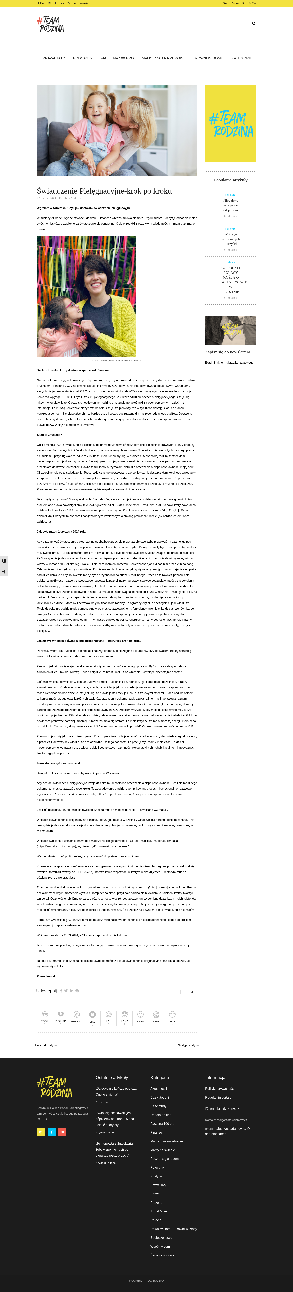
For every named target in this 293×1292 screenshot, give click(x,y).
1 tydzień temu (105, 1132)
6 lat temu (230, 216)
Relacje (155, 1220)
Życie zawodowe (162, 1255)
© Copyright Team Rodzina (146, 1280)
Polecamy (157, 1167)
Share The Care (249, 3)
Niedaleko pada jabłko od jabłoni (230, 205)
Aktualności (158, 1088)
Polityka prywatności (219, 1088)
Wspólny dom (160, 1246)
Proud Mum (158, 1211)
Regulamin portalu (218, 1097)
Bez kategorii (159, 1097)
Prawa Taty (158, 1185)
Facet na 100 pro (162, 1123)
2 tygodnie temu (106, 1163)
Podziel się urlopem (164, 1158)
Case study (158, 1106)
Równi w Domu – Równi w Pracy (173, 1229)
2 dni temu (102, 1102)
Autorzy (235, 3)
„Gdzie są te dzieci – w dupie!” (135, 505)
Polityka (156, 1176)
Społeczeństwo (161, 1237)
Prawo (155, 1194)
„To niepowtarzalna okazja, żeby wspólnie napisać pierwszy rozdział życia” (115, 1149)
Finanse (156, 1132)
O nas (225, 3)
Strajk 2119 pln (68, 510)
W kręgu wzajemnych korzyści (231, 239)
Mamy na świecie (162, 1150)
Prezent (155, 1202)
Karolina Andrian (70, 198)
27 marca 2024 (46, 198)
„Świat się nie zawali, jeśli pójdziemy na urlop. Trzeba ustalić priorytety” (115, 1119)
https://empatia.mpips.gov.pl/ (56, 846)
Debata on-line (160, 1115)
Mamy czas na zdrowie (166, 1141)
